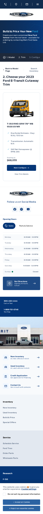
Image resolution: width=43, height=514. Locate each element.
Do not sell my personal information (24, 494)
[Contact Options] (27, 4)
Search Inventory (34, 70)
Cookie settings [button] (28, 489)
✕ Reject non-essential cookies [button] (21, 508)
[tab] (9, 226)
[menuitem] (21, 412)
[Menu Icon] (37, 4)
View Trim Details (22, 174)
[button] (5, 4)
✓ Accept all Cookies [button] (21, 502)
